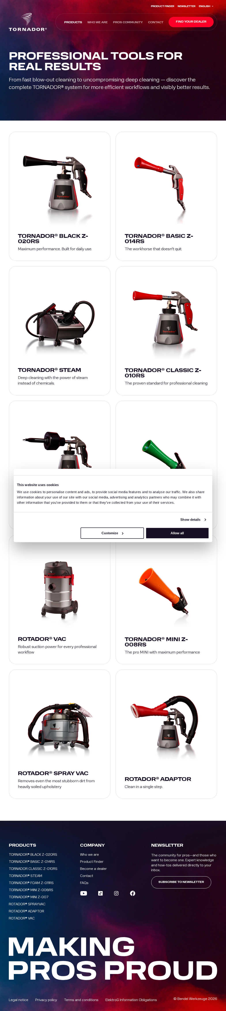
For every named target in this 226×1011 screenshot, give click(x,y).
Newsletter (186, 6)
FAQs (84, 883)
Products (73, 22)
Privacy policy (46, 1000)
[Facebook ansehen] (133, 893)
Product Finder (162, 6)
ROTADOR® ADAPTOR (26, 911)
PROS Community (128, 22)
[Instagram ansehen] (116, 893)
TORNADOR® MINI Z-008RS (31, 890)
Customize (110, 533)
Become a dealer (93, 869)
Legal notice (18, 1000)
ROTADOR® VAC (22, 918)
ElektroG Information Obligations (131, 1000)
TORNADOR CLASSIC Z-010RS (33, 869)
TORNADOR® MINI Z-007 (29, 897)
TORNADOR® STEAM (25, 876)
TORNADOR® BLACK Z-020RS (33, 854)
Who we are (97, 22)
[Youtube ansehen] (83, 893)
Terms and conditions (81, 1000)
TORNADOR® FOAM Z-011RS (31, 883)
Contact (155, 22)
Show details (190, 519)
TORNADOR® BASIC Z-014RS (32, 861)
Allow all (177, 533)
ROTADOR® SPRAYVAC (27, 904)
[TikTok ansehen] (100, 893)
